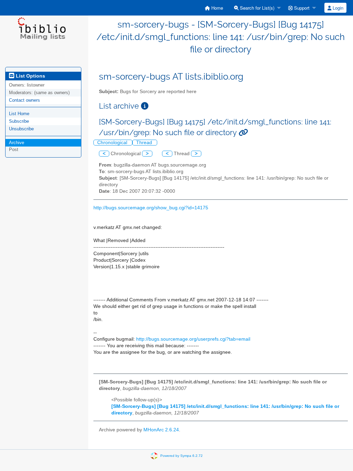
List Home (19, 113)
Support (301, 7)
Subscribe (19, 121)
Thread (144, 142)
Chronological (113, 142)
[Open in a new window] (145, 106)
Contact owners (24, 100)
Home (216, 7)
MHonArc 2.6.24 (161, 429)
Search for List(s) (256, 7)
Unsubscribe (21, 128)
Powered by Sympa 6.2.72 (181, 456)
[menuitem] (214, 8)
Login (337, 7)
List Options (29, 76)
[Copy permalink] (243, 132)
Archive (16, 142)
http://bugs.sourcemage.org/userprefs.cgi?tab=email (193, 339)
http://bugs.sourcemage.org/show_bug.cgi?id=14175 (150, 207)
